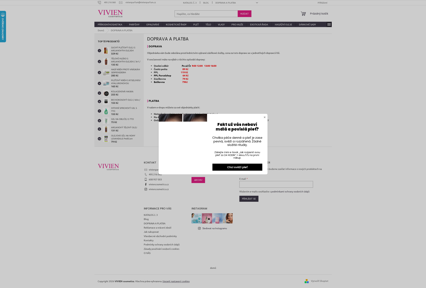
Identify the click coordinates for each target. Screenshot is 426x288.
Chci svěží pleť (237, 167)
